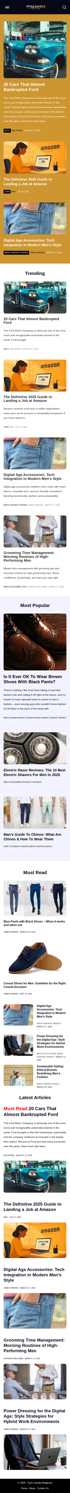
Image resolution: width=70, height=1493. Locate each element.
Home (24, 1488)
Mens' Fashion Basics (30, 718)
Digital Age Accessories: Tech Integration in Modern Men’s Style (32, 477)
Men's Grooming (13, 782)
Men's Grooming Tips (15, 587)
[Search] (64, 7)
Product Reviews (31, 782)
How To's (8, 846)
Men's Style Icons (46, 1054)
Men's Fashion (11, 718)
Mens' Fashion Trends (15, 505)
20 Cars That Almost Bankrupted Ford (31, 321)
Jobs (6, 427)
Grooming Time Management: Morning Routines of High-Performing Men (29, 556)
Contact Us (43, 1488)
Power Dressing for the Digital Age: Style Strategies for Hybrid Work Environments (34, 1416)
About (32, 1488)
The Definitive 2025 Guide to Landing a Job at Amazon (28, 399)
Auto (7, 130)
